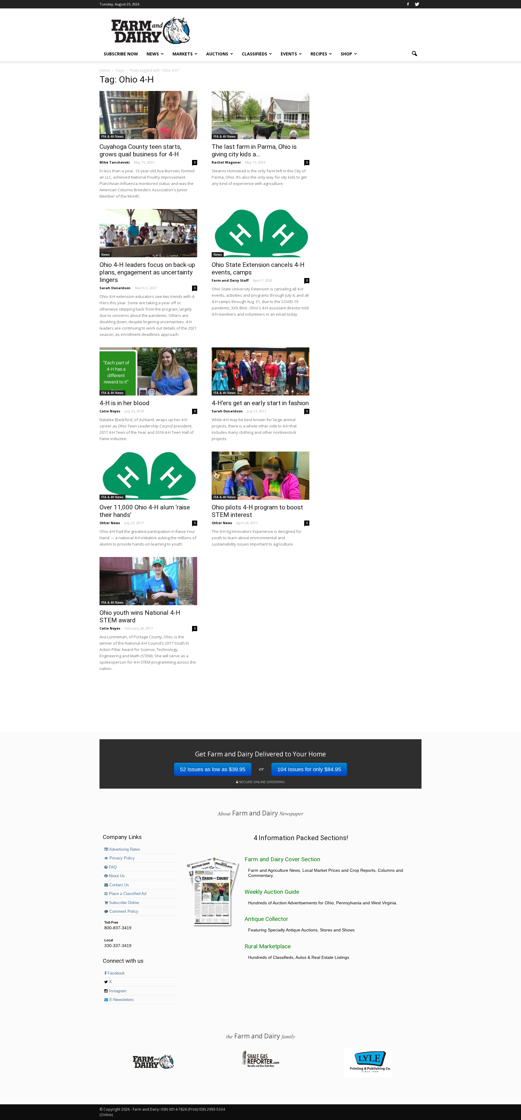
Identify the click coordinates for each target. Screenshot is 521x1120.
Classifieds (254, 54)
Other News (109, 523)
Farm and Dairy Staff (230, 280)
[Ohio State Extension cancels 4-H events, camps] (260, 233)
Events (289, 54)
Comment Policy (123, 911)
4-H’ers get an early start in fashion (260, 403)
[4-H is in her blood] (148, 371)
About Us (116, 876)
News (153, 54)
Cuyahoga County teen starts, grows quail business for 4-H (140, 150)
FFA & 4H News (112, 136)
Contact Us (118, 885)
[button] (414, 54)
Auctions (217, 54)
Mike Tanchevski (114, 162)
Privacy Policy (121, 858)
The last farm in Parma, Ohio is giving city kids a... (254, 150)
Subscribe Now (121, 54)
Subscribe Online (123, 903)
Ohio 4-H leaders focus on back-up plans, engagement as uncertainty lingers (147, 272)
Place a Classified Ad (127, 894)
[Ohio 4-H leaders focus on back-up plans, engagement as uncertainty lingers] (148, 233)
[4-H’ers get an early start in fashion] (260, 371)
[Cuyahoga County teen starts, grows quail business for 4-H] (148, 115)
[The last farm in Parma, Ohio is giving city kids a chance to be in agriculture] (260, 115)
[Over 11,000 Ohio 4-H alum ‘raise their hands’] (148, 476)
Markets (182, 54)
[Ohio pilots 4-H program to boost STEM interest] (260, 476)
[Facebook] (407, 4)
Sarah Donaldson (115, 288)
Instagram (117, 991)
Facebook (115, 973)
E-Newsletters (121, 1000)
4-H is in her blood (124, 403)
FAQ (112, 867)
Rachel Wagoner (226, 162)
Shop (346, 54)
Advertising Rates (124, 849)
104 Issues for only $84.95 (309, 769)
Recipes (319, 54)
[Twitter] (417, 4)
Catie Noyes (109, 411)
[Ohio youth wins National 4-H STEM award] (148, 581)
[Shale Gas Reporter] (260, 1066)
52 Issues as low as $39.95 (212, 769)
